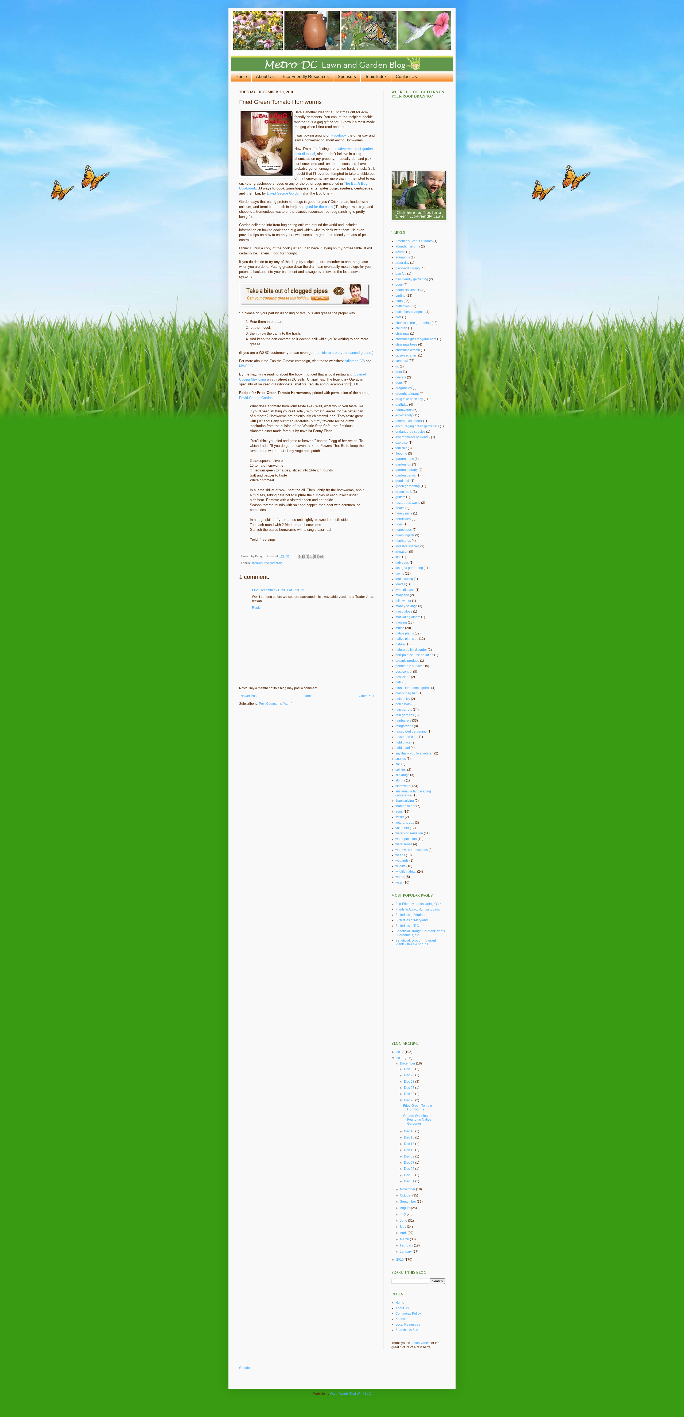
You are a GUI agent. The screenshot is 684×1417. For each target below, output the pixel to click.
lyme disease (405, 590)
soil (398, 764)
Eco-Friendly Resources (306, 76)
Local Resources (407, 1324)
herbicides (403, 519)
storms (400, 780)
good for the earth (319, 207)
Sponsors (347, 76)
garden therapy (406, 470)
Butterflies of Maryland (411, 920)
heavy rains (403, 513)
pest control (403, 671)
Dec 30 (409, 1069)
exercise (401, 442)
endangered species (410, 431)
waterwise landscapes (411, 850)
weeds (400, 855)
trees (399, 812)
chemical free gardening (266, 562)
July (403, 1214)
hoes (399, 524)
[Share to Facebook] (316, 556)
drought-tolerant (407, 394)
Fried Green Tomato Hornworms (417, 1107)
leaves (400, 584)
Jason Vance (420, 1343)
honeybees (403, 530)
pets (398, 682)
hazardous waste (407, 503)
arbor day (402, 263)
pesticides (402, 677)
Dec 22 (409, 1094)
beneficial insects (408, 290)
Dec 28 (409, 1081)
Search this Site (406, 1330)
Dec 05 (409, 1169)
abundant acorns (407, 246)
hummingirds (404, 535)
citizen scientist (406, 355)
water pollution (406, 839)
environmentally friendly (412, 437)
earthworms (404, 410)
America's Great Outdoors (414, 241)
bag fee (400, 274)
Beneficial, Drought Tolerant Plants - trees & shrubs (415, 942)
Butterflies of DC (407, 926)
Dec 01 (409, 1181)
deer (398, 372)
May (403, 1227)
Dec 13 (409, 1144)
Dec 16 (409, 1137)
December (408, 1063)
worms (400, 877)
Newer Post (248, 696)
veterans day (404, 822)
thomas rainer (405, 806)
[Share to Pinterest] (321, 556)
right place (403, 742)
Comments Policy (408, 1313)
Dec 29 (409, 1075)
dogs (399, 383)
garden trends (405, 475)
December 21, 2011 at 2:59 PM (282, 590)
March (405, 1239)
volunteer (402, 828)
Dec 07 (409, 1162)
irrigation (401, 551)
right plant (402, 748)
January (406, 1251)
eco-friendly (404, 415)
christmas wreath (407, 350)
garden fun (403, 464)
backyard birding (407, 268)
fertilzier (401, 448)
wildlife (400, 866)
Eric (255, 590)
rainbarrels (403, 720)
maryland (402, 595)
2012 (400, 1052)
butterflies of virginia (410, 312)
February (407, 1245)
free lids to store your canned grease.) (343, 353)
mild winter (403, 601)
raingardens (404, 726)
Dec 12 (409, 1150)
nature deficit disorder (411, 650)
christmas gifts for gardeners (415, 339)
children (401, 328)
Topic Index (376, 76)
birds (399, 301)
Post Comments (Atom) (275, 704)
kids (398, 557)
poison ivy (402, 699)
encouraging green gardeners (417, 426)
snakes (400, 759)
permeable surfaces (409, 666)
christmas (402, 333)
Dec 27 (409, 1088)
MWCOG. (246, 366)
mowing (401, 622)
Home (241, 76)
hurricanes (403, 541)
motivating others (407, 617)
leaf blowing (404, 579)
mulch (399, 628)
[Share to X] (311, 556)
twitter (399, 817)
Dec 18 (409, 1131)
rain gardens (404, 715)
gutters (400, 497)
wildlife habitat (405, 871)
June (404, 1220)
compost (401, 361)
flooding (401, 453)
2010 (400, 1259)
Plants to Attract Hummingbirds (417, 909)
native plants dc (406, 639)
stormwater (403, 786)
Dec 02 (409, 1175)
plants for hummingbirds (412, 688)
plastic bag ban (406, 693)
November (408, 1189)
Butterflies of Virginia (410, 915)
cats (398, 317)
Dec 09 (409, 1156)
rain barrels (403, 709)
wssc (399, 882)
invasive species (407, 546)
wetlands (402, 860)
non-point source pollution (414, 655)
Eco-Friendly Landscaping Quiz (418, 904)
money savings (406, 606)
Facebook (339, 135)
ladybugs (402, 562)
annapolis (402, 257)
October (406, 1195)
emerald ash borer (408, 421)
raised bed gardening (411, 731)
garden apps (404, 459)
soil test (400, 770)
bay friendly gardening (411, 279)
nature (400, 644)
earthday (401, 404)
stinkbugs (402, 775)
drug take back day (409, 399)
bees (399, 285)
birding (400, 295)
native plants (404, 633)
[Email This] (301, 556)
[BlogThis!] (306, 556)
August (405, 1208)
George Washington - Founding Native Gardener (418, 1119)
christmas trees (406, 344)
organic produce (407, 661)
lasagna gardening (409, 568)
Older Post (366, 696)
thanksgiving (404, 801)
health (400, 508)
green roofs (403, 492)
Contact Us (406, 76)
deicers (400, 377)
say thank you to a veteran (414, 753)
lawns (399, 573)
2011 (400, 1058)
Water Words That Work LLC (350, 1394)
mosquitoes (403, 611)
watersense (403, 844)
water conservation (409, 833)
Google (244, 1368)
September (408, 1201)
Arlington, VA (355, 361)
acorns (400, 252)
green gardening (407, 486)
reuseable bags (406, 737)
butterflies (402, 306)
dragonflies (403, 388)
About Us (265, 76)
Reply (256, 608)
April (403, 1233)
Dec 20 (409, 1100)
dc (397, 366)
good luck (402, 481)
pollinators (403, 704)
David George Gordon (283, 193)
